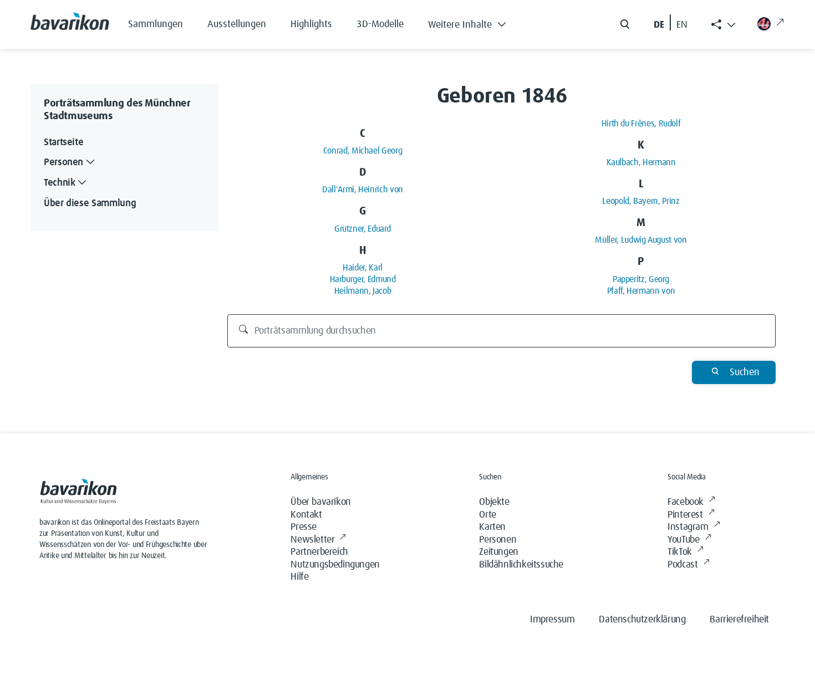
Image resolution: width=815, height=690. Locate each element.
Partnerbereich (319, 552)
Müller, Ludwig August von (640, 240)
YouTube (683, 540)
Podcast (682, 565)
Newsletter (312, 540)
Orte (487, 515)
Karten (492, 527)
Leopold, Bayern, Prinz (640, 201)
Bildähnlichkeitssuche (521, 565)
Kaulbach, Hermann (641, 162)
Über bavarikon (320, 502)
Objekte (494, 502)
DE (659, 25)
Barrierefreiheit (739, 620)
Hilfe (299, 577)
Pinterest (685, 515)
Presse (304, 527)
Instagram (688, 527)
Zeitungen (498, 552)
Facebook (686, 502)
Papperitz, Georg (641, 279)
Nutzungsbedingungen (335, 565)
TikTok (680, 552)
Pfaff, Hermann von (641, 291)
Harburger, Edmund (363, 279)
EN (681, 25)
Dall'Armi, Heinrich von (362, 189)
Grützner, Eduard (362, 228)
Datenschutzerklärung (642, 620)
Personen (497, 540)
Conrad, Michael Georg (362, 150)
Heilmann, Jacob (362, 291)
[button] (475, 22)
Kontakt (306, 515)
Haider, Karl (363, 267)
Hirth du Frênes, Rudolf (641, 123)
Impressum (552, 620)
